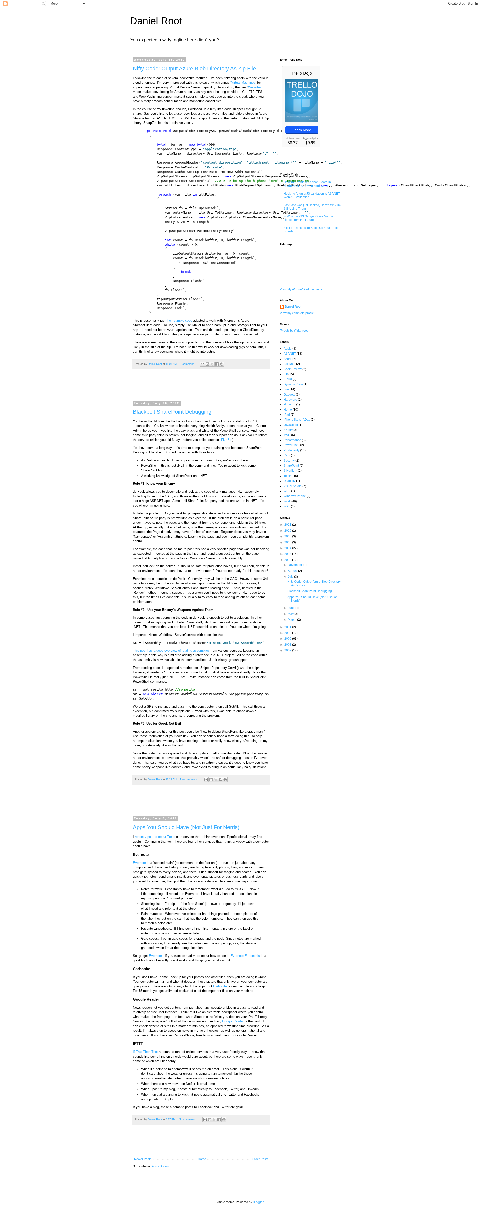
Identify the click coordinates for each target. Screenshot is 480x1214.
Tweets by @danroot (294, 330)
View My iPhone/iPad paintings (301, 289)
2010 (288, 633)
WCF (287, 491)
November (295, 565)
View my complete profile (297, 313)
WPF (287, 506)
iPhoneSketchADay (297, 419)
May (291, 614)
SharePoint (291, 465)
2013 (288, 554)
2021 (288, 524)
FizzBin (226, 440)
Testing (289, 476)
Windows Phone (295, 496)
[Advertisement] (201, 388)
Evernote (139, 863)
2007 (288, 650)
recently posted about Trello (155, 837)
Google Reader (233, 1021)
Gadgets (289, 394)
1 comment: (187, 363)
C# (286, 374)
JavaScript (291, 425)
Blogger (258, 1202)
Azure (288, 359)
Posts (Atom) (160, 1166)
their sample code (179, 320)
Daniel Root (156, 20)
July (291, 576)
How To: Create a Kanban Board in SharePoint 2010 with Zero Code (307, 183)
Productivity (292, 450)
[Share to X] (212, 364)
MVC (287, 435)
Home (202, 1159)
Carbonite (220, 986)
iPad (287, 414)
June (292, 608)
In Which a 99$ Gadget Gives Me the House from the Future (308, 218)
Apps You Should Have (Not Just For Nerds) (186, 827)
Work (287, 501)
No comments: (189, 779)
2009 (288, 638)
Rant (287, 455)
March (292, 619)
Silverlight (290, 470)
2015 (288, 542)
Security (289, 460)
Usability (290, 481)
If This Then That (145, 1052)
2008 (288, 644)
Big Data (290, 364)
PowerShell (292, 445)
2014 (288, 548)
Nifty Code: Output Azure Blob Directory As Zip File (194, 68)
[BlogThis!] (207, 364)
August (293, 571)
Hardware (290, 399)
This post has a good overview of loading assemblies (171, 650)
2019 (288, 530)
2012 (288, 560)
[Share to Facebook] (217, 364)
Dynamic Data (293, 384)
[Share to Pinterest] (221, 364)
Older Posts (260, 1159)
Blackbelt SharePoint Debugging (172, 412)
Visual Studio (293, 486)
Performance (292, 440)
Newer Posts (143, 1159)
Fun (286, 389)
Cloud (288, 379)
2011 (288, 627)
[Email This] (202, 364)
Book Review (293, 369)
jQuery (288, 430)
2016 (288, 536)
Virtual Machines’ (243, 82)
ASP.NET (290, 353)
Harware (290, 404)
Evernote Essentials (245, 956)
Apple (288, 348)
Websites (255, 87)
